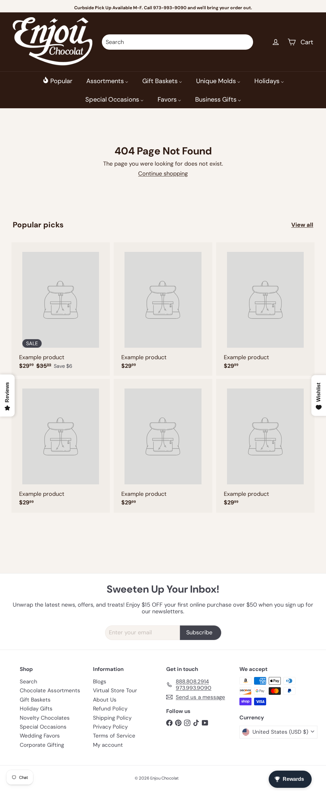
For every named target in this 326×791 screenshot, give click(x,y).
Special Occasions (43, 726)
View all (302, 225)
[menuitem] (57, 80)
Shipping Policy (112, 717)
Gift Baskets (35, 699)
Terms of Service (114, 735)
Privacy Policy (110, 726)
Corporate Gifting (42, 744)
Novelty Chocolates (45, 717)
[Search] (245, 42)
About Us (105, 699)
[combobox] (177, 42)
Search (28, 681)
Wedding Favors (40, 735)
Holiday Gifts (36, 708)
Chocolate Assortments (50, 690)
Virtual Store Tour (115, 690)
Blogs (99, 681)
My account (108, 744)
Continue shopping (163, 173)
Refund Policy (110, 708)
